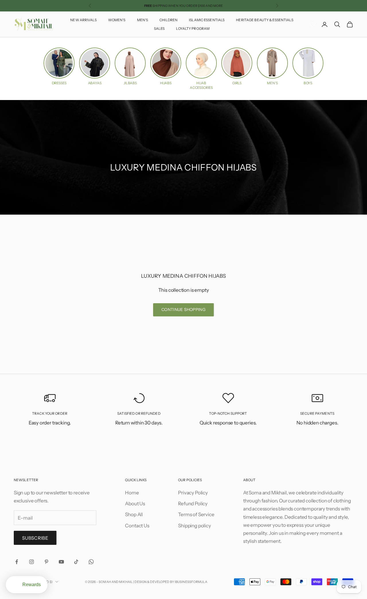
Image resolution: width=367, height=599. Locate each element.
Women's (117, 20)
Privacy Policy (193, 493)
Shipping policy (194, 525)
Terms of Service (196, 514)
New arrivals (83, 20)
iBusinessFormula (191, 582)
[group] (59, 66)
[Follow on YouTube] (61, 562)
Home (132, 493)
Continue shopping (183, 309)
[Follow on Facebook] (16, 562)
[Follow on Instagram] (31, 562)
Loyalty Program (193, 28)
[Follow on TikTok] (76, 562)
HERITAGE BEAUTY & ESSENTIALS (264, 20)
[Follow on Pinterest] (46, 562)
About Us (135, 503)
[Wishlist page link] (312, 24)
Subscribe (35, 538)
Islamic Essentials (207, 20)
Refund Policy (193, 503)
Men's (142, 20)
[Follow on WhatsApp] (91, 562)
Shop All (134, 514)
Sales (159, 28)
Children (168, 20)
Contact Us (137, 525)
